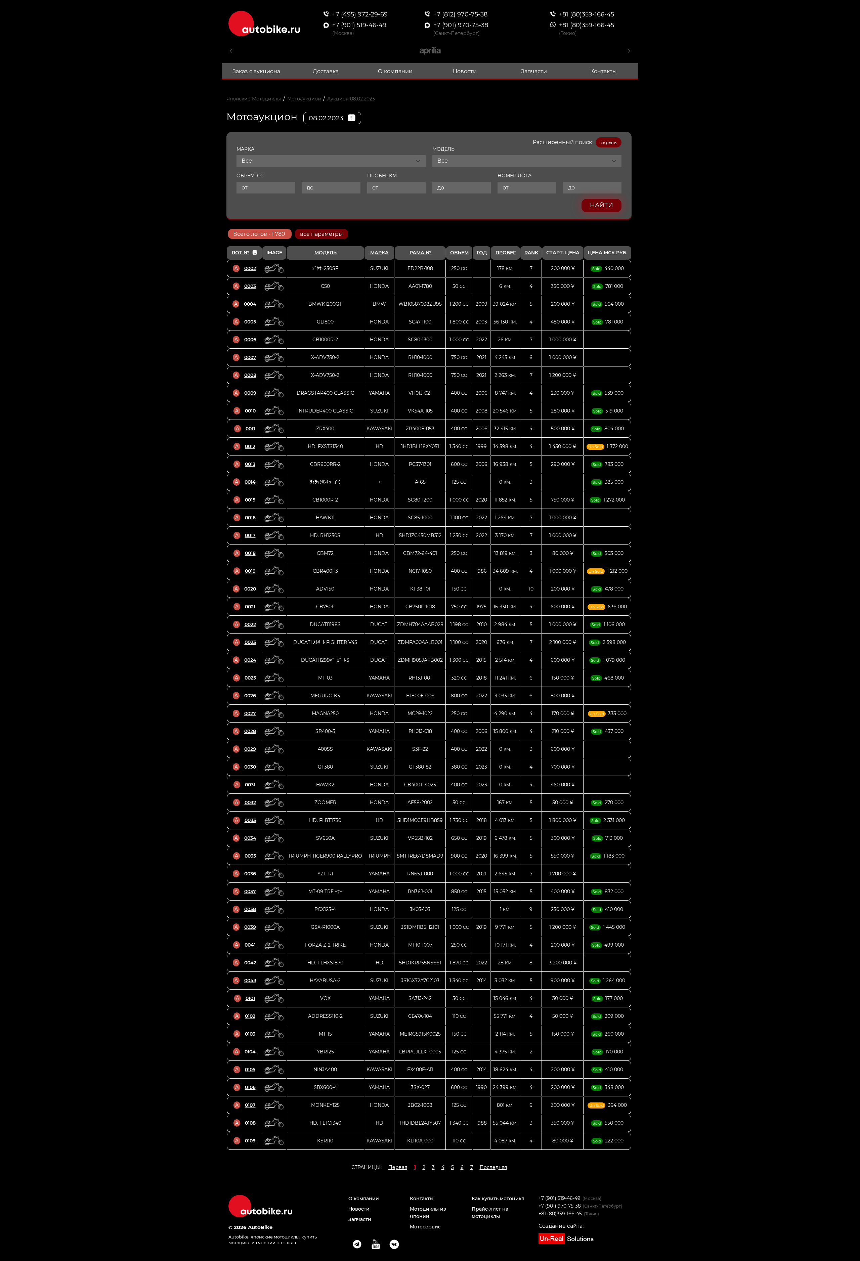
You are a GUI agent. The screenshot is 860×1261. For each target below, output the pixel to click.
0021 (250, 607)
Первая (397, 1167)
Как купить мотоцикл (498, 1198)
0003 (250, 286)
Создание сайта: (561, 1226)
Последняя (493, 1167)
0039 (250, 927)
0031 (250, 785)
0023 (250, 642)
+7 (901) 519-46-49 (559, 1198)
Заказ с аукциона (256, 71)
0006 (250, 340)
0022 (250, 624)
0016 (250, 518)
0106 (250, 1087)
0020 (250, 589)
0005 (250, 322)
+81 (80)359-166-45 (560, 1214)
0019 (250, 571)
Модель (325, 253)
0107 (250, 1105)
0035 (250, 856)
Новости (465, 71)
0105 (250, 1070)
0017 (250, 535)
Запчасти (534, 71)
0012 (250, 446)
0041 (250, 945)
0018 (250, 553)
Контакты (603, 71)
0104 (250, 1052)
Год (482, 253)
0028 (250, 731)
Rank (531, 253)
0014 (250, 482)
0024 (250, 660)
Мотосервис (425, 1227)
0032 (250, 802)
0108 (250, 1123)
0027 (250, 713)
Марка (379, 253)
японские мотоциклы (275, 1237)
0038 (250, 909)
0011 (250, 429)
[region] (429, 698)
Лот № (240, 253)
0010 (250, 411)
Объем (459, 253)
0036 (250, 874)
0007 (250, 357)
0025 (250, 678)
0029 (250, 749)
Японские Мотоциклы (253, 99)
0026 (250, 696)
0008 (250, 375)
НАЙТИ (601, 205)
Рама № (420, 253)
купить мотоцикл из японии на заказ (272, 1239)
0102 (250, 1016)
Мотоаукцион (304, 99)
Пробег (506, 253)
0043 (250, 980)
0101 (250, 998)
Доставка (326, 71)
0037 (250, 891)
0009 (250, 393)
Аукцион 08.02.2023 (351, 99)
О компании (395, 71)
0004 (250, 304)
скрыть (608, 142)
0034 (250, 838)
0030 (250, 767)
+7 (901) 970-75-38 (560, 1206)
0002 (250, 268)
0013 (250, 464)
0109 (250, 1141)
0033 (250, 820)
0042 (250, 963)
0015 (250, 500)
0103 (250, 1034)
